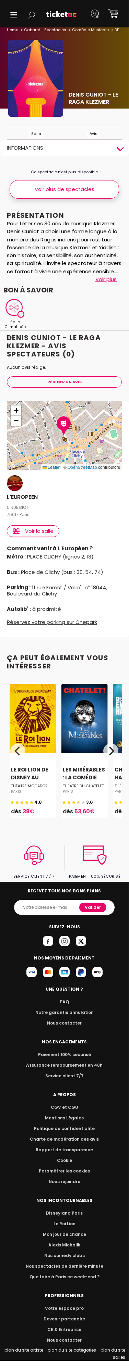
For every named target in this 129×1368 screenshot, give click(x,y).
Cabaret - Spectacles (45, 30)
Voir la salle (39, 531)
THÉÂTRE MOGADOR (29, 786)
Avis (93, 133)
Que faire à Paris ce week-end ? (64, 1277)
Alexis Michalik (64, 1245)
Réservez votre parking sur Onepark (52, 622)
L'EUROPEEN (22, 497)
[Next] (110, 750)
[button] (13, 15)
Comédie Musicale (90, 30)
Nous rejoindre (64, 1181)
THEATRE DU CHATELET (83, 786)
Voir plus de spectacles (64, 189)
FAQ (64, 1002)
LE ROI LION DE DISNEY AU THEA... (29, 778)
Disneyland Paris (64, 1213)
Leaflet (53, 467)
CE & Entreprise (64, 1329)
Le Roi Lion (64, 1224)
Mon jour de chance (64, 1234)
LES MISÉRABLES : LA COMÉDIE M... (84, 778)
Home (12, 30)
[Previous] (17, 750)
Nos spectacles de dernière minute (64, 1266)
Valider (93, 907)
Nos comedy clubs (64, 1255)
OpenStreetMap (82, 467)
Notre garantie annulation (64, 1012)
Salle (36, 133)
